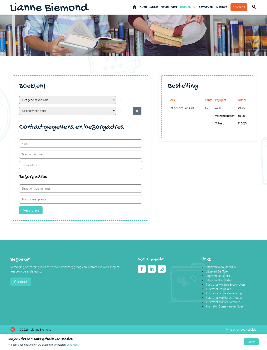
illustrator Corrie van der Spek (224, 306)
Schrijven (169, 7)
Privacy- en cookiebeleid (241, 329)
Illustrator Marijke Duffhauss (223, 298)
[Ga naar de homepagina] (49, 7)
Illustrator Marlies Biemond (222, 302)
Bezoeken (206, 7)
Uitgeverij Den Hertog (219, 280)
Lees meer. (73, 344)
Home (134, 7)
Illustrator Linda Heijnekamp (223, 293)
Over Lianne (149, 7)
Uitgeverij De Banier (217, 276)
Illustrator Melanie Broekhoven (225, 284)
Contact (239, 7)
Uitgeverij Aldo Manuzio (220, 267)
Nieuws (221, 7)
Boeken (185, 7)
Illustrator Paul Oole (218, 289)
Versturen (31, 210)
